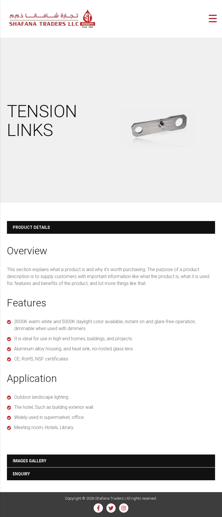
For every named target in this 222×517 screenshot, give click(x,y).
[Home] (52, 18)
